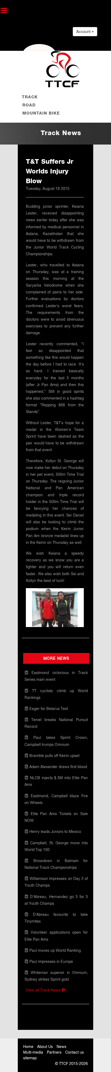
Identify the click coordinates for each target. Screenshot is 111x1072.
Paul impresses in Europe (50, 961)
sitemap (30, 1058)
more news (56, 658)
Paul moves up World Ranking (54, 950)
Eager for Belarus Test (48, 708)
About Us (45, 1046)
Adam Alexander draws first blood (57, 767)
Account (84, 31)
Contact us (74, 1052)
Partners (54, 1052)
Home (28, 1046)
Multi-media (33, 1052)
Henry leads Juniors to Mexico (54, 831)
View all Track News (44, 990)
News (61, 1046)
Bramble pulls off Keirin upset (53, 755)
